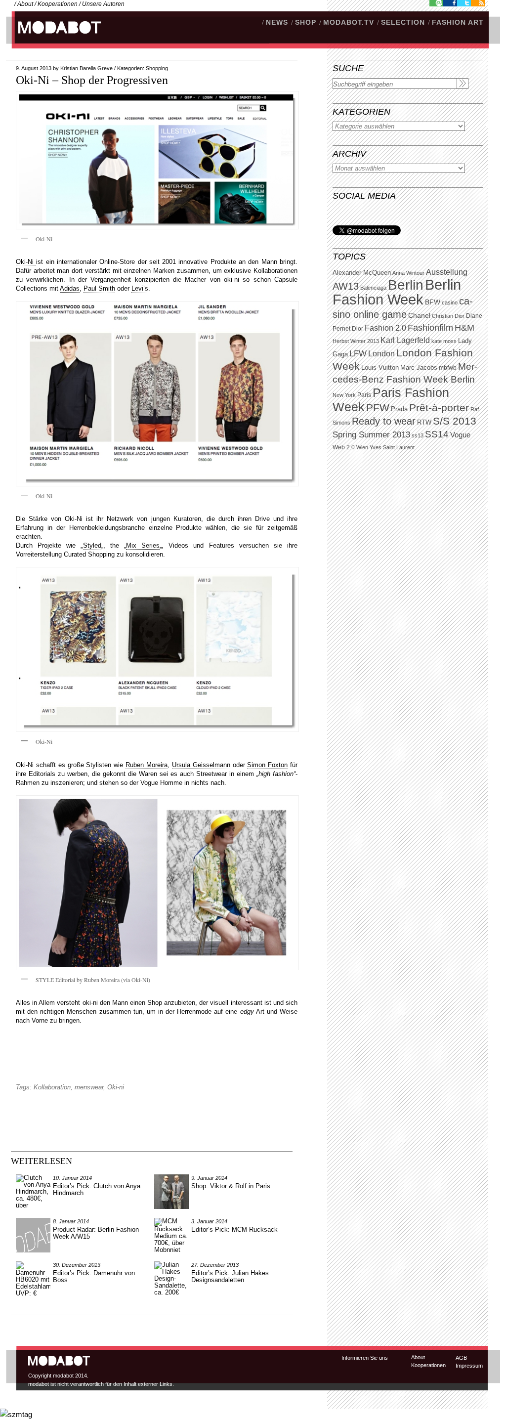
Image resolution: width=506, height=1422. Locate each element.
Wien (362, 447)
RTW (424, 422)
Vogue (460, 435)
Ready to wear (384, 421)
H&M (464, 327)
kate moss (444, 341)
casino (450, 302)
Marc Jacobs (418, 367)
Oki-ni (115, 1087)
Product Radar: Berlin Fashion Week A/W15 (96, 1233)
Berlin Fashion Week (397, 291)
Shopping (157, 68)
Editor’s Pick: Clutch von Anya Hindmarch (96, 1189)
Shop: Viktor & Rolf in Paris (230, 1186)
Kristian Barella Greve (86, 68)
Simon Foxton (267, 765)
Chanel (419, 315)
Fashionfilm (430, 328)
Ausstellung (446, 272)
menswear (89, 1087)
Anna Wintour (408, 273)
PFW (377, 407)
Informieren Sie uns (364, 1358)
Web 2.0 (344, 447)
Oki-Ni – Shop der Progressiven (92, 80)
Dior (357, 328)
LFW (358, 353)
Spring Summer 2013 (371, 434)
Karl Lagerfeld (405, 340)
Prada (399, 409)
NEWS (277, 22)
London (381, 353)
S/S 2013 (454, 421)
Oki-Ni (26, 261)
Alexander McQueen (362, 272)
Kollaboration (52, 1087)
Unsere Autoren (103, 3)
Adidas (70, 288)
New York (344, 395)
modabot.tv (348, 22)
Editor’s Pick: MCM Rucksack (234, 1229)
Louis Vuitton (380, 367)
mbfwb (448, 367)
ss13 (417, 435)
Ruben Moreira (147, 765)
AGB (461, 1358)
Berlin (405, 285)
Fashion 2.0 (385, 328)
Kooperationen (58, 3)
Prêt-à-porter (439, 407)
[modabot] (54, 37)
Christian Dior (448, 316)
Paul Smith (99, 288)
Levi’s (139, 288)
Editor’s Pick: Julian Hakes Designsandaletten (230, 1276)
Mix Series (143, 545)
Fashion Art (458, 22)
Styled (92, 545)
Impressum (469, 1366)
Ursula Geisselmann (201, 765)
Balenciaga (373, 288)
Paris (364, 394)
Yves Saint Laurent (392, 447)
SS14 (437, 434)
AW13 (346, 286)
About (25, 3)
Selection (403, 22)
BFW (432, 302)
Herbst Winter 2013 (356, 341)
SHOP (305, 22)
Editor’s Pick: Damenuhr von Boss (94, 1276)
